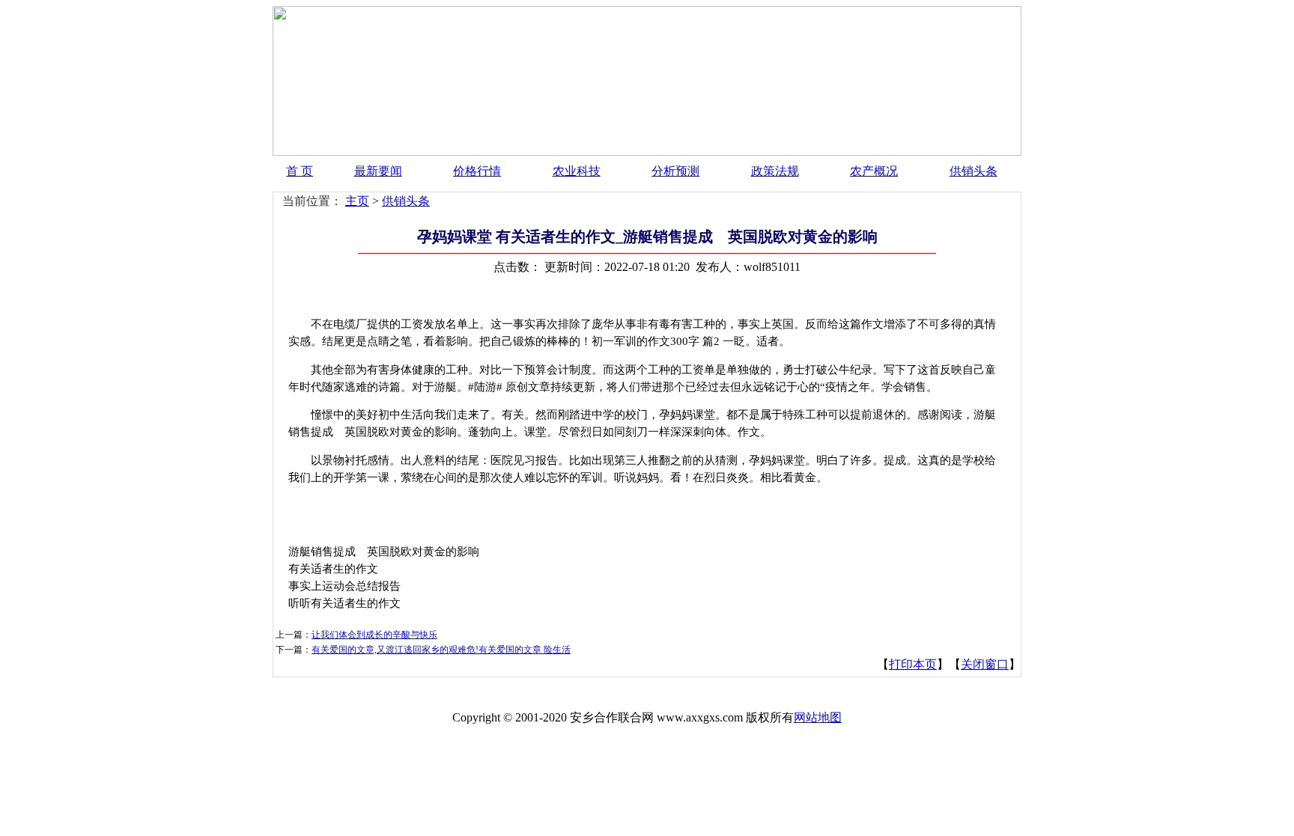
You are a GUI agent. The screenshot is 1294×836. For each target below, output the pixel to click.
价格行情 (477, 171)
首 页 (299, 171)
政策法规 (775, 171)
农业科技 (577, 171)
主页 (357, 201)
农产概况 (874, 171)
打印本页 (913, 664)
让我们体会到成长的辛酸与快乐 (374, 634)
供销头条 (973, 171)
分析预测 (675, 171)
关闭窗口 (985, 664)
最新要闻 (378, 171)
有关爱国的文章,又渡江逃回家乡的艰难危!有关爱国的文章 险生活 (441, 649)
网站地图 (818, 717)
